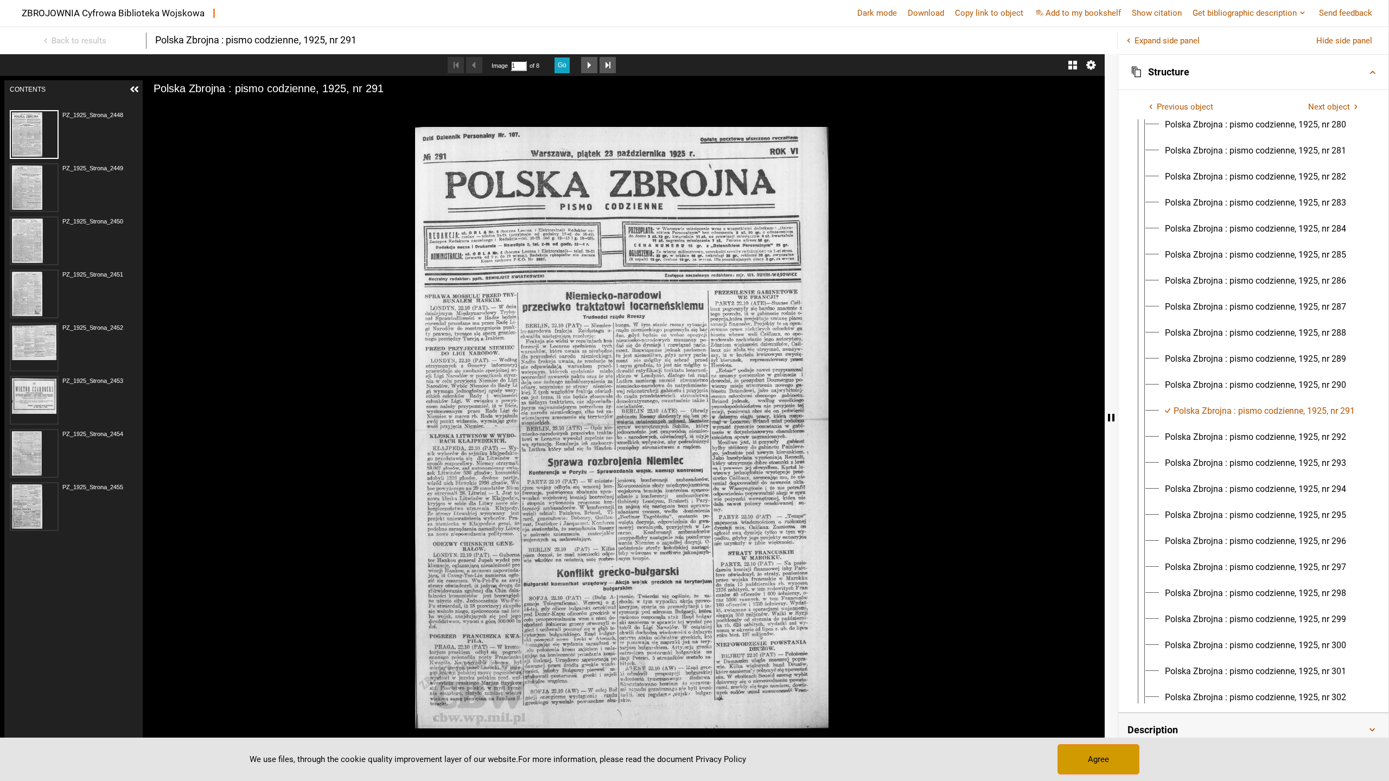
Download (926, 13)
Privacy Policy (721, 759)
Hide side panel (1344, 41)
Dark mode (877, 13)
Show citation (1157, 13)
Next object (1329, 107)
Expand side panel (1167, 41)
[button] (1253, 72)
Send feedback (1345, 13)
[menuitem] (1255, 125)
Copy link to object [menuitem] (989, 13)
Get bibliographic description (1245, 13)
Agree (1098, 759)
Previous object (1185, 107)
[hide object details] (1111, 417)
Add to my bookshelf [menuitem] (1083, 13)
